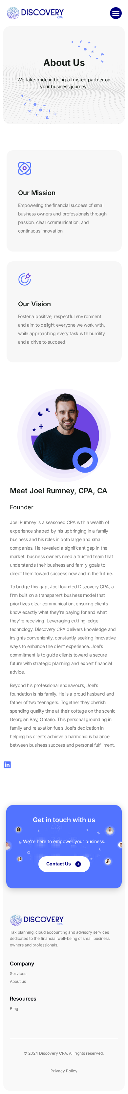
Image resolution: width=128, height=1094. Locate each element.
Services (18, 973)
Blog (14, 1008)
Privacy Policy (64, 1070)
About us (18, 981)
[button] (116, 13)
